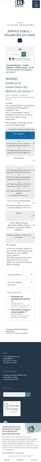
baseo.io (25, 333)
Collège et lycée (21, 67)
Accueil (19, 22)
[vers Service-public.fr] (20, 59)
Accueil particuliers (13, 65)
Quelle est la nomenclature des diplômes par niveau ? (20, 69)
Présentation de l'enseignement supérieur (20, 298)
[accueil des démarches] (20, 49)
